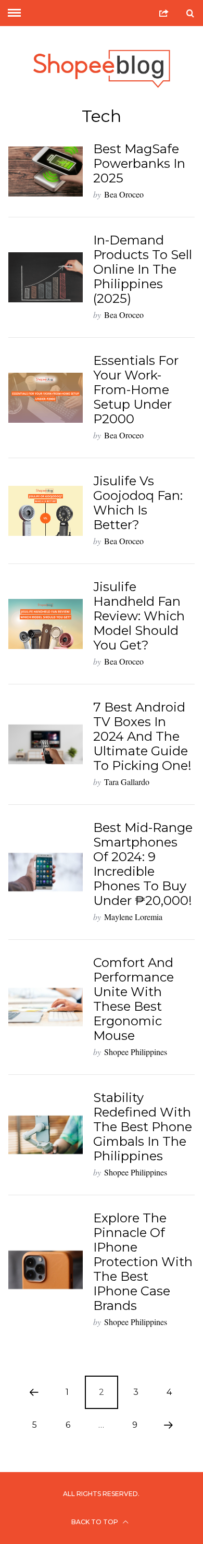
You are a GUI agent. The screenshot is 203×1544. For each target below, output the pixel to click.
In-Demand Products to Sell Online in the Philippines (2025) (142, 269)
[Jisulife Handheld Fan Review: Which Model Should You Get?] (45, 624)
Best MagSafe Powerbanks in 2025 (139, 163)
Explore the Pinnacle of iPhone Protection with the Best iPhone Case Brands (143, 1261)
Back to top (95, 1522)
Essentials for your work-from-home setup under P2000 (136, 389)
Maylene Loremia (133, 916)
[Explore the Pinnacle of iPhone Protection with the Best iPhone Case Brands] (45, 1270)
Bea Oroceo (124, 194)
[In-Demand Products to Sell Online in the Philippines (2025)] (45, 277)
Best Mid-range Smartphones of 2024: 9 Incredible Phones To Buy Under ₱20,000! (143, 864)
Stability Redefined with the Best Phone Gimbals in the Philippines (142, 1126)
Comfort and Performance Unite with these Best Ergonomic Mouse (133, 999)
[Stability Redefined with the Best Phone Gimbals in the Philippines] (45, 1135)
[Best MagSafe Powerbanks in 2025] (45, 171)
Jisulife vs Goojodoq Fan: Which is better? (138, 502)
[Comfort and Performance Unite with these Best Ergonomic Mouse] (45, 1007)
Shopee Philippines (135, 1051)
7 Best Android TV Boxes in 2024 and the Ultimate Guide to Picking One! (142, 736)
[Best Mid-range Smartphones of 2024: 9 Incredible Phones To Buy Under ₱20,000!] (45, 872)
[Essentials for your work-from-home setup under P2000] (45, 398)
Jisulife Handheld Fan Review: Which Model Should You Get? (139, 616)
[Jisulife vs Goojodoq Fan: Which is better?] (45, 511)
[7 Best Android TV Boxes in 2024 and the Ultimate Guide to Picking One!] (45, 744)
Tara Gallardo (126, 781)
